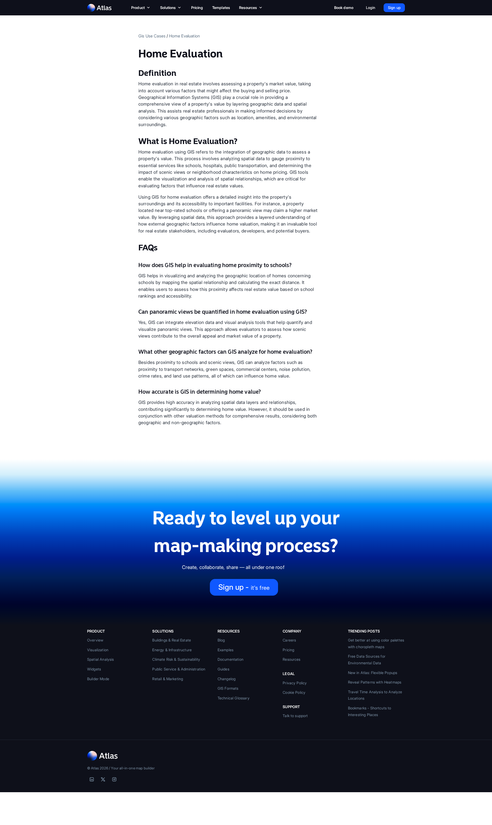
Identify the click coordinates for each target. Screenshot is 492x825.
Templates (221, 7)
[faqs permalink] (135, 247)
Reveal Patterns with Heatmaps (375, 682)
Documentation (230, 659)
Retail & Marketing (167, 679)
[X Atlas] (103, 779)
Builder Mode (98, 679)
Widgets (94, 669)
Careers (289, 640)
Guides (223, 669)
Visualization (97, 650)
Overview (95, 640)
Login (370, 7)
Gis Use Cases (152, 35)
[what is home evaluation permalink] (135, 141)
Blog (221, 640)
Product (138, 7)
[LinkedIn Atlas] (91, 779)
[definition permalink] (135, 73)
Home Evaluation (184, 35)
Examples (225, 650)
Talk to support (295, 716)
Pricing (197, 7)
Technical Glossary (234, 698)
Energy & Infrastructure (172, 650)
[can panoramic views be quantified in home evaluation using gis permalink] (135, 312)
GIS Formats (228, 688)
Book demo (343, 7)
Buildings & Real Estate (171, 640)
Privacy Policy (295, 683)
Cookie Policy (294, 692)
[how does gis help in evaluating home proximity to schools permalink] (135, 265)
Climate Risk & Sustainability (176, 659)
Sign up (394, 7)
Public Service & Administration (178, 669)
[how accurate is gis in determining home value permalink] (135, 392)
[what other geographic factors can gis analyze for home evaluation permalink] (135, 352)
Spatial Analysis (100, 659)
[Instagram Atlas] (114, 779)
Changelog (226, 679)
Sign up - (244, 587)
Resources (248, 7)
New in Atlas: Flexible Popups (372, 672)
